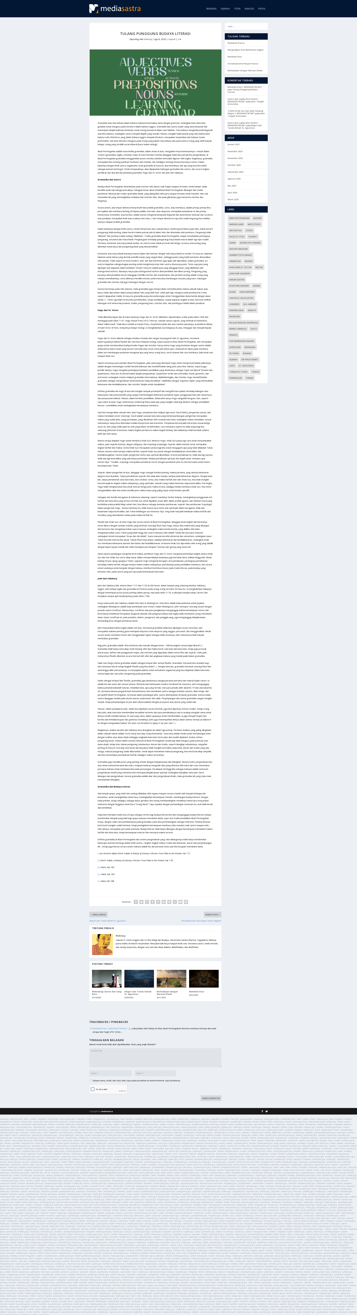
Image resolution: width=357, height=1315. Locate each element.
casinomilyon (349, 1143)
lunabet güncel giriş (264, 1143)
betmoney (290, 1239)
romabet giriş (127, 1151)
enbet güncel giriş (221, 1159)
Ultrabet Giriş (327, 1175)
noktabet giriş (145, 1226)
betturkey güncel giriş (265, 1138)
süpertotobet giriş (243, 1237)
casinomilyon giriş (200, 1223)
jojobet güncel (343, 1138)
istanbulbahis (26, 1124)
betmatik (44, 1226)
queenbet (322, 1135)
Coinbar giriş (130, 1186)
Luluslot (141, 1210)
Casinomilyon (61, 1245)
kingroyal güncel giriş (73, 1148)
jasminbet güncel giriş (141, 1231)
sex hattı (10, 1202)
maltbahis (178, 1135)
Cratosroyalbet (117, 1162)
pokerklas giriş (186, 1205)
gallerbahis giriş (6, 1245)
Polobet (244, 1199)
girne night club (312, 1140)
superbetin (205, 1119)
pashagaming (153, 1274)
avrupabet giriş (346, 1130)
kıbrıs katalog (299, 1223)
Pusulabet (303, 1167)
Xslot (83, 1143)
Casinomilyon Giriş (115, 1143)
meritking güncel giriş (72, 1186)
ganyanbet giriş (216, 1242)
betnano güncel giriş (28, 1159)
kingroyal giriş (259, 1148)
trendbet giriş (188, 1178)
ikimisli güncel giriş (41, 1140)
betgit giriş (314, 1138)
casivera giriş (201, 1135)
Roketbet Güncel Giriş (135, 1264)
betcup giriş (246, 1135)
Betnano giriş (86, 1170)
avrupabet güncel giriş (101, 1162)
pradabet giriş (35, 1242)
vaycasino (297, 1159)
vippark (302, 1140)
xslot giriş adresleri (346, 1173)
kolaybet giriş (346, 1189)
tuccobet (269, 1159)
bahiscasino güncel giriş (51, 1261)
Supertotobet (221, 1154)
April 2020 (232, 192)
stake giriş (267, 1127)
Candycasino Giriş (84, 1226)
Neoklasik (234, 316)
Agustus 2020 (234, 178)
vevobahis (231, 1162)
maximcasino (337, 1237)
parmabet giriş (65, 1159)
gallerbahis (247, 1256)
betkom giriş (103, 1130)
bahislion (348, 1119)
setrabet (164, 1170)
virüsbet (288, 1122)
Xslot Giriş (227, 1258)
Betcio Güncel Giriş (130, 1167)
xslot (317, 1143)
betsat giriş (237, 1127)
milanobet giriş (126, 1124)
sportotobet (145, 1159)
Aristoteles (254, 224)
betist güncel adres (193, 1210)
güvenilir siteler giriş (195, 1226)
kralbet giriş (76, 1154)
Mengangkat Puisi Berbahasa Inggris (245, 49)
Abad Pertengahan (239, 218)
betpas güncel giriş (210, 1221)
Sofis (232, 365)
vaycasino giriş (139, 1130)
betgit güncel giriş (140, 1181)
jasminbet (22, 1210)
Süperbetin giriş (16, 1119)
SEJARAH (225, 9)
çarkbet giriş (54, 1189)
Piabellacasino (145, 1167)
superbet (200, 1143)
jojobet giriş (177, 1130)
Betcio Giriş (148, 1119)
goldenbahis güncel (143, 1122)
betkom (214, 1148)
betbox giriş (194, 1138)
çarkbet (37, 1181)
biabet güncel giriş (40, 1124)
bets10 (111, 1175)
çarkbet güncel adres (275, 1130)
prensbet (273, 1277)
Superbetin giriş (83, 1127)
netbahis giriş (12, 1221)
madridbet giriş (42, 1234)
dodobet (281, 1154)
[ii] (105, 299)
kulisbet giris (202, 1256)
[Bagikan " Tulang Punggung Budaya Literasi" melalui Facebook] (136, 902)
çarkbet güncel (54, 1130)
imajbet (116, 1124)
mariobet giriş (200, 1170)
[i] (151, 218)
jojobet (347, 1122)
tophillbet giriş (271, 1135)
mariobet (260, 1159)
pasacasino (109, 1132)
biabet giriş (4, 1119)
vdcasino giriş (270, 1197)
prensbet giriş (295, 1146)
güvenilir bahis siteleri (183, 1213)
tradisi (255, 371)
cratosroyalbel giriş (164, 1138)
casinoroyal (99, 1156)
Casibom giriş (216, 1258)
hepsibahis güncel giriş (261, 1146)
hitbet (311, 1186)
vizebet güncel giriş (247, 1272)
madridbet (197, 1205)
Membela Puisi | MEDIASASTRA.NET (109, 1028)
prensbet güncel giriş (19, 1258)
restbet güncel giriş (182, 1124)
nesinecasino (5, 1234)
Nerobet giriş (32, 1138)
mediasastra (107, 1111)
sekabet (73, 1127)
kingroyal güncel (25, 1221)
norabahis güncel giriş (141, 1154)
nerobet (14, 1199)
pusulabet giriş (236, 1122)
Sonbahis (60, 1167)
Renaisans (250, 347)
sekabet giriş (84, 1138)
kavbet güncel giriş (7, 1127)
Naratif (252, 310)
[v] (174, 723)
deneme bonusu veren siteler (231, 1130)
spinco (39, 1132)
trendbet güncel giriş (123, 1132)
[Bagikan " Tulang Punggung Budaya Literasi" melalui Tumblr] (152, 902)
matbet (340, 1122)
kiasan (256, 285)
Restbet (218, 1135)
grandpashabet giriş (318, 1162)
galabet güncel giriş (186, 1199)
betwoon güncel (285, 1266)
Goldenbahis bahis (288, 1119)
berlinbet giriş (258, 1266)
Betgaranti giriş (195, 1264)
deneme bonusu (344, 1205)
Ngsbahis (137, 1124)
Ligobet (333, 1264)
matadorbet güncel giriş (175, 1122)
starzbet (3, 1162)
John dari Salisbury (239, 273)
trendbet (244, 1138)
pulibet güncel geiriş (216, 1207)
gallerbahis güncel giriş (32, 1156)
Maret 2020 (233, 199)
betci (2, 1213)
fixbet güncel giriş (176, 1207)
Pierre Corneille (238, 328)
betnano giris (10, 1148)
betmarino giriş (260, 1248)
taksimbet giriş (140, 1127)
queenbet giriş (281, 1138)
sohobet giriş (256, 1127)
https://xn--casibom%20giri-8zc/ (259, 1261)
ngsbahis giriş (226, 1127)
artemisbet (15, 1124)
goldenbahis (152, 1143)
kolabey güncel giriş (212, 1127)
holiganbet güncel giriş (79, 1146)
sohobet (151, 1138)
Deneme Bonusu (156, 1253)
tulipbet (261, 1140)
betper (250, 1181)
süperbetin (183, 1154)
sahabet (205, 1122)
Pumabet (255, 1122)
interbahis (327, 1181)
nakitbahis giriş (201, 1146)
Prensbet (105, 1277)
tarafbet (229, 1143)
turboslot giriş (53, 1119)
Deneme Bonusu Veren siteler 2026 (78, 1205)
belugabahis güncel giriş (122, 1159)
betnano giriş (220, 1175)
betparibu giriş (152, 1218)
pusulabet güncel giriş (200, 1124)
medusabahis (310, 1124)
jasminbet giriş (15, 1248)
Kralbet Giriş (71, 1210)
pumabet (54, 1191)
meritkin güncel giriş (47, 1202)
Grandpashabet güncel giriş (113, 1138)
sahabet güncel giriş (224, 1164)
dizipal (14, 1135)
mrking (32, 1132)
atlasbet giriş (23, 1199)
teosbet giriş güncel (73, 1151)
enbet (318, 1175)
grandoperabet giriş (245, 1189)
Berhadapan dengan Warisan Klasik (167, 992)
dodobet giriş (248, 1215)
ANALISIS (249, 9)
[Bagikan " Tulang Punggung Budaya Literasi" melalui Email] (180, 902)
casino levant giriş (50, 1242)
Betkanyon (348, 1124)
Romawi (247, 353)
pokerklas (138, 1119)
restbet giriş (70, 1124)
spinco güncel (41, 1164)
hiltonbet (129, 1119)
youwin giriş (110, 1213)
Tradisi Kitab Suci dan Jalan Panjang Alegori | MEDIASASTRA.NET (245, 112)
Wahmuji (148, 39)
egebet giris (64, 1223)
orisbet (129, 1194)
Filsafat (253, 236)
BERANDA (211, 9)
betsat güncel (241, 1181)
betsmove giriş (180, 1140)
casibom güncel (63, 1143)
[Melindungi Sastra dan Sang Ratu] (107, 979)
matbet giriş (195, 1119)
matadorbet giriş (122, 1175)
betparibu (104, 1221)
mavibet (337, 1140)
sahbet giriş (80, 1178)
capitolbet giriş (225, 1148)
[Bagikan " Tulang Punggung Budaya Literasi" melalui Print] (186, 902)
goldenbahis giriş (98, 1127)
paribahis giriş (183, 1119)
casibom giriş (216, 1138)
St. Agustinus (246, 365)
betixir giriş (324, 1143)
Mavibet (44, 1269)
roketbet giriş (118, 1186)
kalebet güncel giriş (246, 1197)
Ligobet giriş (24, 1272)
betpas (178, 1148)
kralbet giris (9, 1266)
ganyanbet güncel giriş (112, 1280)
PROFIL (262, 9)
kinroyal (207, 1226)
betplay (55, 1159)
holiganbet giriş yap (173, 1167)
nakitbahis (304, 1274)
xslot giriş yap (149, 1223)
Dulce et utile (236, 236)
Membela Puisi (196, 991)
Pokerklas (139, 1162)
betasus (246, 1127)
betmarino (4, 1156)
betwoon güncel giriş (173, 1178)
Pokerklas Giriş (49, 1167)
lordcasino (316, 1248)
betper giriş (4, 1173)
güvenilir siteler (151, 1229)
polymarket (48, 1218)
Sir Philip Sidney (249, 359)
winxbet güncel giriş (135, 1156)
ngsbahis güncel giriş (173, 1239)
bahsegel (323, 1140)
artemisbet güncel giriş (273, 1221)
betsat (291, 1127)
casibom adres (158, 1154)
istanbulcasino (108, 1151)
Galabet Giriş (208, 1178)
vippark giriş (308, 1164)
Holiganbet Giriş (27, 1143)
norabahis (307, 1258)
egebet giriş (16, 1269)
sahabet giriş (114, 1130)
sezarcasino (128, 1213)
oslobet (33, 1119)
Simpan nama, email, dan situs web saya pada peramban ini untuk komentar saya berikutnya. (136, 1080)
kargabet (320, 1127)
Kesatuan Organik (239, 285)
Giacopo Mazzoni (238, 249)
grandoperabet (285, 1215)
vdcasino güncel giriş (77, 1122)
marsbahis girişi (346, 1191)
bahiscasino (187, 1167)
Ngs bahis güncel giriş (250, 1202)
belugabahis (42, 1197)
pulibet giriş (178, 1132)
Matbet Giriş (277, 1132)
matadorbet (5, 1124)
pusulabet (213, 1122)
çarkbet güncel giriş (66, 1256)
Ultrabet (244, 1167)
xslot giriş (109, 1156)
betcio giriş (39, 1143)
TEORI (237, 9)
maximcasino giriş (297, 1207)
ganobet (336, 1256)
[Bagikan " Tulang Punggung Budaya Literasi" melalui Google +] (147, 902)
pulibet (173, 1119)
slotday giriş (31, 1197)
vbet (107, 1127)
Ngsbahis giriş (23, 1242)
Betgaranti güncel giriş (190, 1173)
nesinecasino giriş (219, 1162)
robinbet (273, 1154)
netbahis (351, 1234)
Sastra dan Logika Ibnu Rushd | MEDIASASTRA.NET (243, 100)
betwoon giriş (322, 1119)
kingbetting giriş (74, 1213)
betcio (317, 1130)
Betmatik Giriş (134, 1205)
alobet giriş (41, 1199)
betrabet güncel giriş (236, 1229)
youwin (80, 1277)
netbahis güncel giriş (50, 1237)
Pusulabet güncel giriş (339, 1197)
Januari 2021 (234, 144)
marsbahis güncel (220, 1132)
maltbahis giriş (173, 1186)
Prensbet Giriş (95, 1138)
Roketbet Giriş (86, 1159)
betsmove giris (307, 1151)
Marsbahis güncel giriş (35, 1183)
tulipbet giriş (91, 1143)
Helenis (249, 261)
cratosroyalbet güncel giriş (22, 1140)
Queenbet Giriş (339, 1186)
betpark (288, 1148)
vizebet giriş (143, 1272)
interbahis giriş (80, 1164)
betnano (195, 1148)
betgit (276, 1143)
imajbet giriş (280, 1124)
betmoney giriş (166, 1205)
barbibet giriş (320, 1191)
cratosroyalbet (129, 1135)
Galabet (147, 1140)
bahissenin (159, 1239)
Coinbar (257, 1239)
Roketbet (81, 1189)
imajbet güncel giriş (325, 1124)
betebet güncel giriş (104, 1231)
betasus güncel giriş (260, 1226)
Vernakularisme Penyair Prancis (243, 63)
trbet (248, 1146)
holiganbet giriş (99, 1119)
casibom (305, 1119)
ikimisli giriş (107, 1124)
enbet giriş (24, 1132)
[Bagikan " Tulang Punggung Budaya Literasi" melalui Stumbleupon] (175, 902)
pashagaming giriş (183, 1191)
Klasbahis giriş (185, 1151)
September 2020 (235, 172)
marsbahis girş (348, 1170)
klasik (232, 292)
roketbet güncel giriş (69, 1156)
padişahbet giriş (281, 1178)
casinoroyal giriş (62, 1127)
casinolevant (118, 1215)
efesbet (333, 1234)
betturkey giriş (47, 1151)
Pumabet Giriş (190, 1207)
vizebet (160, 1202)
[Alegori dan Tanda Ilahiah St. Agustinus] (139, 979)
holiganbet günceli (83, 1124)
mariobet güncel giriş (333, 1127)
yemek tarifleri (94, 1261)
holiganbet (80, 1119)
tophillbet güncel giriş (323, 1199)
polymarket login (87, 1140)
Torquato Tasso (238, 371)
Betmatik (97, 1253)
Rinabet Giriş (92, 1130)
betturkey (66, 1154)
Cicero (249, 230)
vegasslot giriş (240, 1234)
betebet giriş (213, 1130)
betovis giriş (38, 1122)
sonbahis (106, 1256)
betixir (313, 1119)
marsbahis (225, 1119)
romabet (91, 1148)
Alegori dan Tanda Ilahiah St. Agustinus (138, 992)
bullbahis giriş (113, 1269)
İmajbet (143, 1197)
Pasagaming (134, 1253)
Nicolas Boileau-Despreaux (243, 322)
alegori (257, 218)
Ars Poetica (235, 230)
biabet (263, 1122)
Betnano (210, 1135)
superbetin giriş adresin (200, 1229)
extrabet (52, 1234)
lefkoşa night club (77, 1223)
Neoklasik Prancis (236, 43)
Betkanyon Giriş (96, 1280)
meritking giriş (126, 1130)
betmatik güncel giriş (317, 1122)
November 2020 (235, 158)
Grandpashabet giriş (288, 1205)
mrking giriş (310, 1207)
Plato (254, 328)
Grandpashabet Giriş (88, 1250)
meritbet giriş (114, 1140)
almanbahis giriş (318, 1159)
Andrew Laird (236, 224)
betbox (36, 1210)
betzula (136, 1159)
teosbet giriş (123, 1205)
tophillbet (144, 1253)
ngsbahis (332, 1146)
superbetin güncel (242, 1140)
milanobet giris (174, 1181)
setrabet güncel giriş (150, 1124)
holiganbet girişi (64, 1253)
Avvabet (155, 1221)
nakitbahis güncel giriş (327, 1167)
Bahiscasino (139, 1215)
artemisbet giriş (118, 1181)
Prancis (233, 335)
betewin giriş (309, 1130)
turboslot (184, 1175)
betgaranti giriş (222, 1156)
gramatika (235, 261)
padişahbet (215, 1119)
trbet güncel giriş (85, 1199)
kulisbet (8, 1143)
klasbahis (247, 1122)
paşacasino (55, 1162)
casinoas (135, 1258)
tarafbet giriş (97, 1124)
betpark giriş (132, 1173)
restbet (301, 1124)
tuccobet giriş (228, 1231)
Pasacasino (253, 1213)
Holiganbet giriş (101, 1140)
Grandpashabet (6, 1218)
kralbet (231, 1140)
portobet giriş (331, 1239)
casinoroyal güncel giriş (69, 1173)
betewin (17, 1122)
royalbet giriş (77, 1183)
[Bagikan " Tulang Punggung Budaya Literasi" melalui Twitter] (141, 902)
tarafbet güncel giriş (316, 1156)
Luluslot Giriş (207, 1239)
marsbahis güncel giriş (231, 1135)
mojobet (310, 1143)
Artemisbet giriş (214, 1205)
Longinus (234, 304)
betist (44, 1146)
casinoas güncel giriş (99, 1183)
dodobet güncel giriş (113, 1229)
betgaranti (298, 1130)
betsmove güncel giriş (309, 1221)
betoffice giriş (189, 1135)
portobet (245, 1170)
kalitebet (100, 1213)
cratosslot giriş (163, 1164)
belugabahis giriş (50, 1135)
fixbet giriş (235, 1119)
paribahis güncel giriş (231, 1199)
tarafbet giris (273, 1205)
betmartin (44, 1213)
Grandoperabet (209, 1151)
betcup (289, 1159)
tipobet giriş (235, 1138)
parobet (270, 1124)
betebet (224, 1124)
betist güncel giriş (99, 1135)
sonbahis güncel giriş (94, 1234)
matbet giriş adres (22, 1264)
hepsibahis (4, 1151)
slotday (98, 1277)
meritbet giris (224, 1264)
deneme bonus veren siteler (67, 1202)
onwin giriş (74, 1130)
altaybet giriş (205, 1148)
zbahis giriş (174, 1183)
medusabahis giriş (55, 1181)
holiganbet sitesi (142, 1186)
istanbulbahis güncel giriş (144, 1239)
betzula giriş (202, 1207)
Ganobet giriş (291, 1124)
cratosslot (292, 1183)
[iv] (155, 666)
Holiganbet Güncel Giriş (92, 1151)
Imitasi (259, 267)
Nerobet (29, 1186)
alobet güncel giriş (147, 1256)
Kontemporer (247, 292)
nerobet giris (202, 1156)
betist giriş (14, 1159)
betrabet (21, 1183)
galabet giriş (108, 1154)
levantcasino (288, 1202)
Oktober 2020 (234, 165)
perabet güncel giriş (162, 1119)
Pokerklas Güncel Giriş (257, 1151)
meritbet (29, 1181)
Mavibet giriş (81, 1274)
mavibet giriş (91, 1191)
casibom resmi (137, 1269)
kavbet (269, 1122)
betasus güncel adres (171, 1127)
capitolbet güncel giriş (211, 1191)
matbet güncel (332, 1191)
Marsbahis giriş (211, 1143)
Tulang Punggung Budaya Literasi (243, 90)
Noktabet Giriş (125, 1237)
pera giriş (26, 1162)
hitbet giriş (319, 1202)
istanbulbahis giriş (7, 1130)
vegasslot (50, 1127)
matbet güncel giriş (56, 1148)
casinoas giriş (165, 1248)
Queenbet (140, 1135)
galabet (76, 1140)
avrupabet (288, 1223)
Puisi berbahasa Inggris (241, 341)
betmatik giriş (302, 1280)
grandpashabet (246, 1119)
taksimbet (121, 1191)
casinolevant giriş (217, 1173)
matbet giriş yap (6, 1277)
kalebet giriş (5, 1164)
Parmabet (232, 1274)
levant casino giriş (155, 1127)
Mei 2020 (232, 185)
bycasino (65, 1130)
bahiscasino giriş (337, 1178)
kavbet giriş (258, 1119)
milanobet (45, 1191)
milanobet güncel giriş (66, 1178)
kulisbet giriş (93, 1274)
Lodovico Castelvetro (241, 298)
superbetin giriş (113, 1119)
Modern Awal (236, 310)
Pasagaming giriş (17, 1229)
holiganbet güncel (193, 1122)
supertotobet (254, 1167)
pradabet (66, 1261)
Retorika (234, 353)
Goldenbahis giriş (181, 1162)
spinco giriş (261, 1130)
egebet (132, 1189)
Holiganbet (42, 1119)
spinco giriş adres (270, 1215)
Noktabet (78, 1132)
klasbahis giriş (331, 1151)
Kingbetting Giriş (230, 1183)
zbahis (197, 1231)
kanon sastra (236, 279)
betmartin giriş (266, 1167)
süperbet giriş (102, 1272)
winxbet (299, 1135)
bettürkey (55, 1173)
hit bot (181, 1159)
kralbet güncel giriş (152, 1135)
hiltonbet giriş (323, 1189)
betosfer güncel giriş (283, 1186)
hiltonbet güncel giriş (107, 1178)
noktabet (291, 1175)
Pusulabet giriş (150, 1156)
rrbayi (304, 1194)
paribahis (110, 1148)
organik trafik (266, 1274)
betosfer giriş (257, 1173)
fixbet (122, 1119)
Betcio (26, 1119)
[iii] (201, 645)
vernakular (235, 378)
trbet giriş (178, 1221)
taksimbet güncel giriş (146, 1146)
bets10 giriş (214, 1124)
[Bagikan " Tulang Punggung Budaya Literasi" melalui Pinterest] (158, 902)
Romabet (231, 1237)
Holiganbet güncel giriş (31, 1151)
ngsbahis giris (37, 1135)
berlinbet (67, 1183)
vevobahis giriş (229, 1248)
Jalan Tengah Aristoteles (246, 114)
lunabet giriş (331, 1122)
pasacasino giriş (77, 1218)
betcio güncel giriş (51, 1122)
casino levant (326, 1170)
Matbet (197, 1218)
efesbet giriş (335, 1189)
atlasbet (253, 1138)
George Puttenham (250, 242)
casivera (346, 1127)
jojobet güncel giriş (94, 1122)
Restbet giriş (5, 1223)
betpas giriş (342, 1167)
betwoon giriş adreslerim (140, 1175)
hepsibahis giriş (37, 1162)
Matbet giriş (160, 1277)
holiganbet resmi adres (241, 1194)
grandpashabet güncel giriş (325, 1132)
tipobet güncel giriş (271, 1119)
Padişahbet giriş (238, 1191)
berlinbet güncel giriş (218, 1261)
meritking (60, 1124)
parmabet (107, 1122)
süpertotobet (344, 1164)
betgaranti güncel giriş (54, 1183)
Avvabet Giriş (232, 1146)
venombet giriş (316, 1253)
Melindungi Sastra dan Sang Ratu (106, 992)
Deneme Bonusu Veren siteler (290, 1242)
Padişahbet (321, 1183)
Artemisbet (297, 1148)
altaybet (22, 1167)
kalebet (7, 1135)
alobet (2, 1146)
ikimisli (23, 1154)
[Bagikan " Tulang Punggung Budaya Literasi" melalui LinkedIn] (164, 902)
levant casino (88, 1132)
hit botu (59, 1207)
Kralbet (89, 1119)
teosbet (211, 1256)
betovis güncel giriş (67, 1119)
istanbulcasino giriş (159, 1151)
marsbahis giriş (24, 1135)
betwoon (192, 1154)
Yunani (249, 378)
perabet (88, 1135)
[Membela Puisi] (204, 979)
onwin (200, 1127)
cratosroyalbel (167, 1135)
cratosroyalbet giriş (66, 1135)
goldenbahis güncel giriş (305, 1175)
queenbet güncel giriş (328, 1138)
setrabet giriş (224, 1122)
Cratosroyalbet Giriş (24, 1127)
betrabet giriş (302, 1277)
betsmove (196, 1194)
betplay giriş (265, 1191)
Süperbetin (139, 1140)
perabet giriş (97, 1154)
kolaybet (170, 1124)
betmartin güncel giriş (29, 1215)
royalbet (284, 1127)
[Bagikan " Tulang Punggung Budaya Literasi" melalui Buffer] (169, 902)
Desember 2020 (235, 151)
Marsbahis (299, 1127)
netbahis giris (273, 1210)
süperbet (183, 1237)
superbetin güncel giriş (203, 1159)
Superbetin (36, 1146)
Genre (232, 242)
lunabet (86, 1181)
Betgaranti (306, 1146)
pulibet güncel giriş (129, 1218)
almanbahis (313, 1167)
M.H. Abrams (249, 304)
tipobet (211, 1156)
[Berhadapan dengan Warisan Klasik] (171, 979)
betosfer (51, 1124)
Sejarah (171, 39)
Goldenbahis (199, 1213)
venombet (62, 1194)
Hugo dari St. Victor (240, 267)
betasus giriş (70, 1167)
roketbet (272, 1231)
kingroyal (117, 1154)
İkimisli (238, 1221)
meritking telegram (332, 1231)
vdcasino (223, 1140)
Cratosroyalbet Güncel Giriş (12, 1170)
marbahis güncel (275, 1264)
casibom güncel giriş (189, 1127)
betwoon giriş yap (123, 1148)
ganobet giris (102, 1269)
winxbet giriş (270, 1140)
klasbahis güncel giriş (97, 1146)
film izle (47, 1173)
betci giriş (341, 1218)
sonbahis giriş (92, 1178)
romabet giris (293, 1138)
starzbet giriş (278, 1122)
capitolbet (246, 1132)
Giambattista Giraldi (240, 255)
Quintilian (235, 347)
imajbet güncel (327, 1130)
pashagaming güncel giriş (180, 1156)
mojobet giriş (283, 1277)
